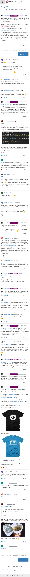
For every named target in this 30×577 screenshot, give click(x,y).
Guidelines (5, 569)
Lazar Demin (7, 15)
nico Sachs (6, 471)
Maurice (6, 494)
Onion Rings (7, 79)
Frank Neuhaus (7, 202)
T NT (5, 121)
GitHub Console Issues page (8, 30)
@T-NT (3, 162)
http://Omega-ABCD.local (9, 245)
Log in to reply (23, 54)
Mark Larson (7, 238)
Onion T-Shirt (16, 405)
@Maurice (12, 401)
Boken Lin (6, 160)
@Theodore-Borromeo (7, 104)
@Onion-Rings (21, 401)
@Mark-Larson (5, 263)
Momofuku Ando (12, 394)
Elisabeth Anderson (8, 192)
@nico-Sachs (4, 485)
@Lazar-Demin (5, 302)
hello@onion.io (20, 459)
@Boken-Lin (18, 38)
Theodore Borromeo (9, 90)
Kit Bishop (6, 59)
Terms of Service (13, 569)
